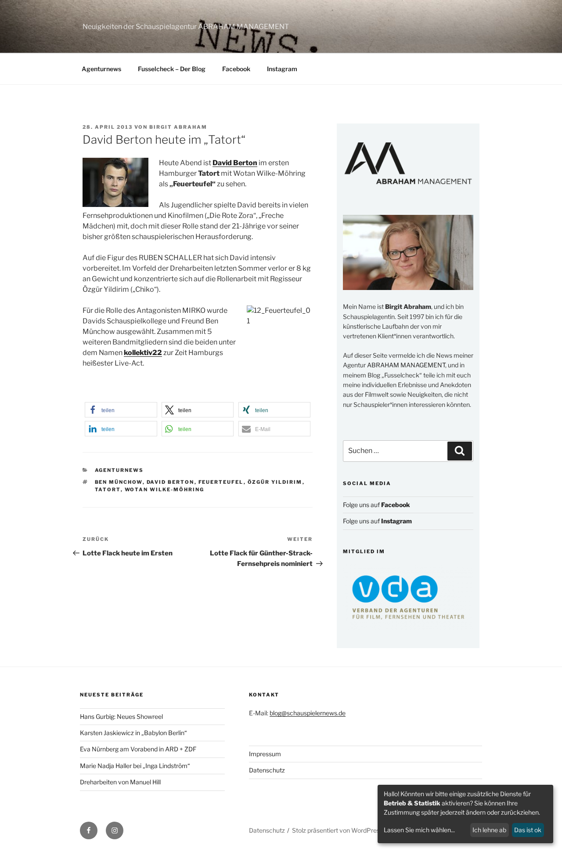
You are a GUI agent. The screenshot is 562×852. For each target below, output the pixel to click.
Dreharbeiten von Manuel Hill (120, 782)
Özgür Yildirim (275, 482)
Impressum (265, 754)
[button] (121, 409)
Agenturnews (101, 69)
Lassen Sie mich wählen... (419, 830)
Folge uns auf (376, 504)
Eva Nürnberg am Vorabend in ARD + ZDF (138, 749)
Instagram (282, 69)
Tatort (108, 489)
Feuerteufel (221, 482)
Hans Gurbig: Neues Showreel (121, 716)
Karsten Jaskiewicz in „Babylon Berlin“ (133, 732)
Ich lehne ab (489, 830)
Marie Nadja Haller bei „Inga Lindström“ (135, 765)
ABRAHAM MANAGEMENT (406, 365)
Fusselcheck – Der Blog (171, 69)
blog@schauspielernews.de (308, 713)
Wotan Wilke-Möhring (165, 489)
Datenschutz (267, 770)
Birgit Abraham (178, 127)
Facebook (236, 69)
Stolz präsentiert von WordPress (337, 830)
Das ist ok (527, 830)
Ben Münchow (119, 482)
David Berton (171, 482)
